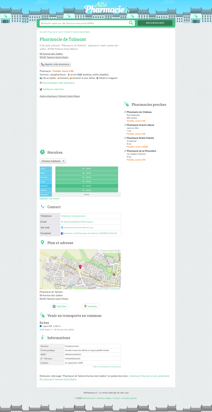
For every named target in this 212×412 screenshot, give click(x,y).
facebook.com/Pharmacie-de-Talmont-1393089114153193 (90, 233)
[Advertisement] (80, 126)
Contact (116, 398)
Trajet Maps (92, 306)
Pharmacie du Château (139, 112)
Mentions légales (104, 398)
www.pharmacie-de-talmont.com (78, 227)
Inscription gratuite (129, 398)
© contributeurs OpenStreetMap (109, 251)
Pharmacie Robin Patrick (140, 138)
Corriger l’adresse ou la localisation (108, 289)
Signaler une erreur (49, 198)
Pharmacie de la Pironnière (141, 151)
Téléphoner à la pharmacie (73, 216)
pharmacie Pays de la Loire (143, 376)
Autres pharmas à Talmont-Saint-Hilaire (60, 96)
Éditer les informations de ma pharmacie (107, 367)
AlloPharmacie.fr (106, 10)
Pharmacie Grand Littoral (140, 125)
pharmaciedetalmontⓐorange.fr (78, 222)
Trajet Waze (61, 306)
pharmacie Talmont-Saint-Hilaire (59, 379)
